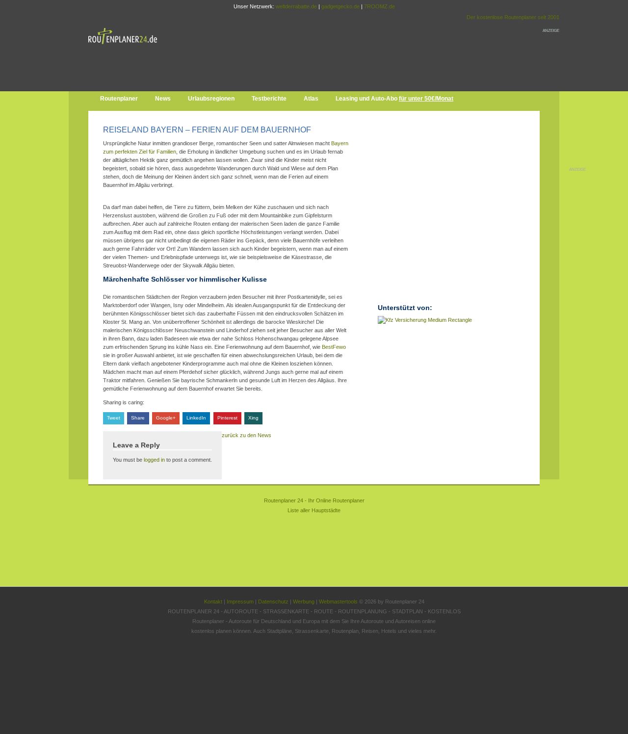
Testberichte (269, 98)
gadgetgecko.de (340, 6)
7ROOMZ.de (379, 6)
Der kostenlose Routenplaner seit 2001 (513, 17)
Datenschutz (273, 601)
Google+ (166, 417)
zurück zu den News (246, 435)
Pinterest (227, 417)
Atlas (311, 98)
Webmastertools (338, 601)
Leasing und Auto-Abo (394, 98)
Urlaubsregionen (211, 98)
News (163, 98)
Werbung (303, 601)
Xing (253, 417)
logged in (154, 460)
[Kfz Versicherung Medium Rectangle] (425, 320)
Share (138, 417)
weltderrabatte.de (296, 6)
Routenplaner (119, 98)
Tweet (113, 417)
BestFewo (334, 347)
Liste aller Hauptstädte (314, 510)
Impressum (240, 601)
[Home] (125, 46)
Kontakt (213, 601)
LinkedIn (196, 417)
